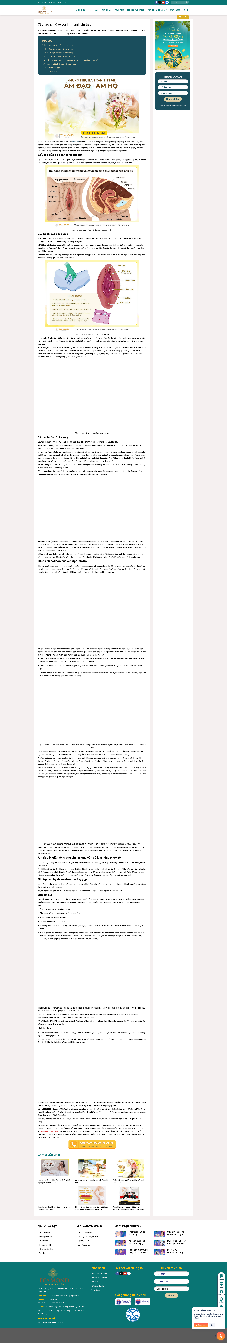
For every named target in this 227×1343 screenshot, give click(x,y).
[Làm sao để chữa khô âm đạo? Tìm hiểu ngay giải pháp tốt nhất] (55, 1168)
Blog (185, 10)
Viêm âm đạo (54, 68)
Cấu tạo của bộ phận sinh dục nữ (58, 45)
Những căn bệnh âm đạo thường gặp (60, 64)
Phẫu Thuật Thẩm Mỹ (157, 10)
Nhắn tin (221, 1279)
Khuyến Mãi (42, 2)
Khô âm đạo (53, 71)
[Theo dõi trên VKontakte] (167, 2)
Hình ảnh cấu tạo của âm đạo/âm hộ (60, 56)
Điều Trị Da (106, 10)
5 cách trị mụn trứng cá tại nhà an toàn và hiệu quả (138, 1251)
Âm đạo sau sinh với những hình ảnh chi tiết (91, 1181)
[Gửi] (187, 2)
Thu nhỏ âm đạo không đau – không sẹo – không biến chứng (54, 1208)
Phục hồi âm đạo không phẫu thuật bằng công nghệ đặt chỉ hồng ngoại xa (91, 1208)
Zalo (221, 1287)
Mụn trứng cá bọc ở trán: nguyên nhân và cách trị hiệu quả (177, 1242)
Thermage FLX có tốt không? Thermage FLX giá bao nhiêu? (137, 1233)
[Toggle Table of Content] (139, 41)
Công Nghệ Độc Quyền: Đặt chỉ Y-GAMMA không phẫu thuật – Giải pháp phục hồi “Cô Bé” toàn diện (128, 1208)
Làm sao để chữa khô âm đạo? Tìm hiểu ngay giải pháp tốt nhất (54, 1181)
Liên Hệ (67, 2)
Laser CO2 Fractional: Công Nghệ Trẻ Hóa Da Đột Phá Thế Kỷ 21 (177, 1251)
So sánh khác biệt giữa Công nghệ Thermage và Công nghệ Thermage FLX (137, 1242)
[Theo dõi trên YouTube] (163, 2)
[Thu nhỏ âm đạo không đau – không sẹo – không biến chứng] (55, 1195)
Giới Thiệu (80, 10)
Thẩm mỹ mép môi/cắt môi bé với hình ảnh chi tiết (128, 1181)
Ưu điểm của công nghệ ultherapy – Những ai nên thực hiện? (175, 1233)
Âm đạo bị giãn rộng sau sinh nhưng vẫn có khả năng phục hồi (71, 60)
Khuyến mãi (221, 1294)
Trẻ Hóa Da (93, 10)
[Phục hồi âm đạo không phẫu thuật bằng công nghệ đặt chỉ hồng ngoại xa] (92, 1195)
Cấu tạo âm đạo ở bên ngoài (60, 49)
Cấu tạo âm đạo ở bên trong (60, 52)
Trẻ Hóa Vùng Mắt (135, 10)
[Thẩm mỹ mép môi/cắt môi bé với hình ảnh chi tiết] (129, 1168)
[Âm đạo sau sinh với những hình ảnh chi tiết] (92, 1168)
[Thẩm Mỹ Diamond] (52, 10)
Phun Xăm (119, 10)
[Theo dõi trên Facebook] (156, 2)
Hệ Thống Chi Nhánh (55, 2)
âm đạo (75, 141)
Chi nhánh (221, 1302)
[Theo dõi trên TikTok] (160, 2)
